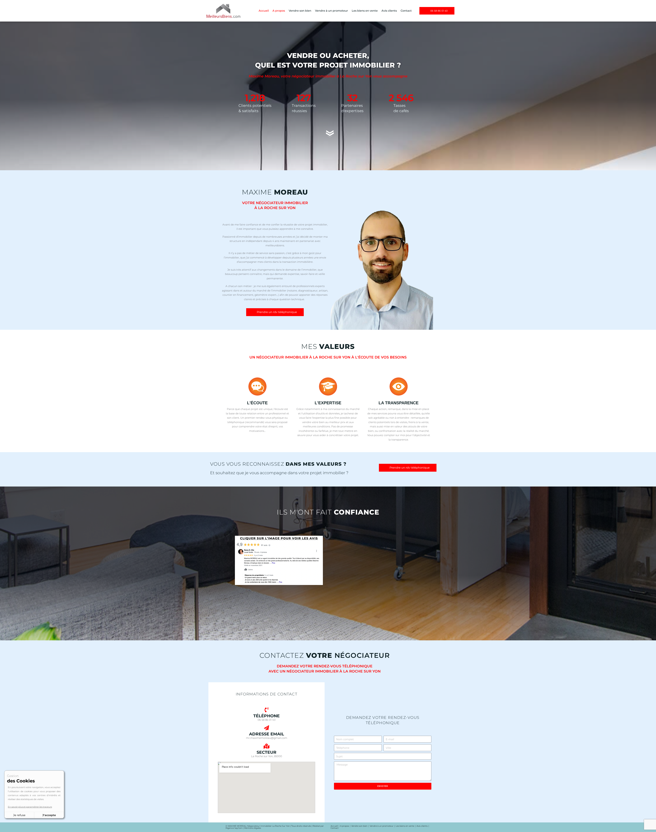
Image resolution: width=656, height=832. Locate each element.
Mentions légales (252, 828)
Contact (406, 10)
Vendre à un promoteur (331, 10)
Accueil (264, 10)
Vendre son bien (300, 10)
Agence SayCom (234, 828)
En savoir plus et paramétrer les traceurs (30, 806)
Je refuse (19, 815)
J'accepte (49, 815)
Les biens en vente (365, 10)
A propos (278, 10)
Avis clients (389, 10)
